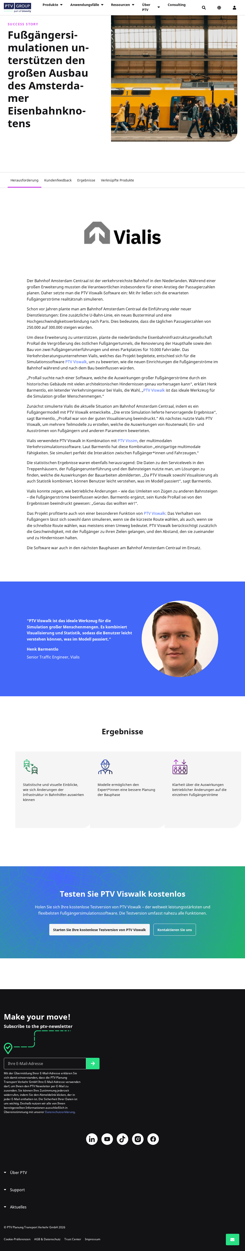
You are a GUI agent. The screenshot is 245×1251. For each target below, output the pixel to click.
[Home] (17, 7)
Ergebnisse (86, 180)
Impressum (92, 1239)
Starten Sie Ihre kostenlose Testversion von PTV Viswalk (99, 929)
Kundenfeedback (58, 180)
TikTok (122, 1139)
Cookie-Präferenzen (17, 1239)
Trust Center (72, 1239)
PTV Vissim (127, 440)
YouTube (107, 1139)
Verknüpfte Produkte (117, 180)
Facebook (153, 1139)
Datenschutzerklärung (60, 1112)
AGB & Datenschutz (47, 1239)
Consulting (177, 4)
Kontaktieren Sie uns (174, 929)
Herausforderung (25, 180)
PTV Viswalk (76, 361)
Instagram (138, 1139)
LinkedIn (92, 1139)
